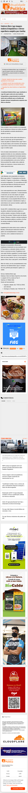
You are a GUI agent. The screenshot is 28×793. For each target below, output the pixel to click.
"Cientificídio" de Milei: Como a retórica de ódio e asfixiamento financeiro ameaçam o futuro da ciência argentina (13, 485)
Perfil (8, 771)
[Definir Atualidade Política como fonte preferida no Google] (13, 60)
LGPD (20, 773)
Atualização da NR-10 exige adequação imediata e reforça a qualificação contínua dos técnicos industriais (13, 494)
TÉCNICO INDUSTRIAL (6, 438)
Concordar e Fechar (18, 788)
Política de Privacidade (11, 785)
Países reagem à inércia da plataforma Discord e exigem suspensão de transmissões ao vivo (12, 476)
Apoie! (20, 776)
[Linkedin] (4, 1)
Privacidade (20, 771)
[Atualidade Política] (14, 9)
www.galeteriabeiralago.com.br (11, 292)
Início (2, 23)
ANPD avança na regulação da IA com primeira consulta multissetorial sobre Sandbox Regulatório (12, 467)
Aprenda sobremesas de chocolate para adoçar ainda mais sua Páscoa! (13, 374)
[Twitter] (7, 1)
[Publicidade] (14, 242)
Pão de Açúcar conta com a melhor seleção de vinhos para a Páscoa (13, 388)
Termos (8, 773)
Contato (8, 776)
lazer (12, 23)
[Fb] (9, 1)
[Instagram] (1, 1)
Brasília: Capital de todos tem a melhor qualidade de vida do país (11, 80)
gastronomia (7, 23)
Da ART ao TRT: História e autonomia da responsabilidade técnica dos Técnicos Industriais (12, 448)
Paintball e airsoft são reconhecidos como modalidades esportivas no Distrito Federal (12, 84)
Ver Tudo (25, 438)
